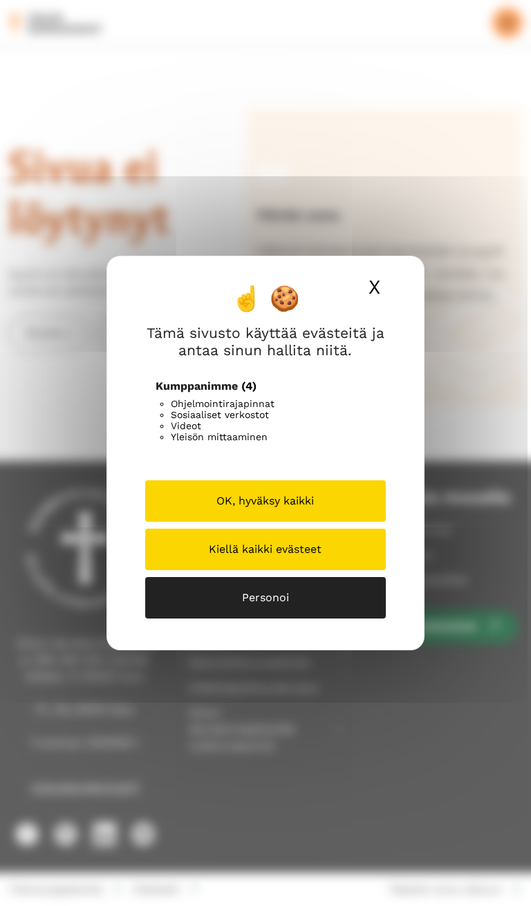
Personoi (265, 597)
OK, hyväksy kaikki (265, 500)
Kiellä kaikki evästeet (265, 549)
